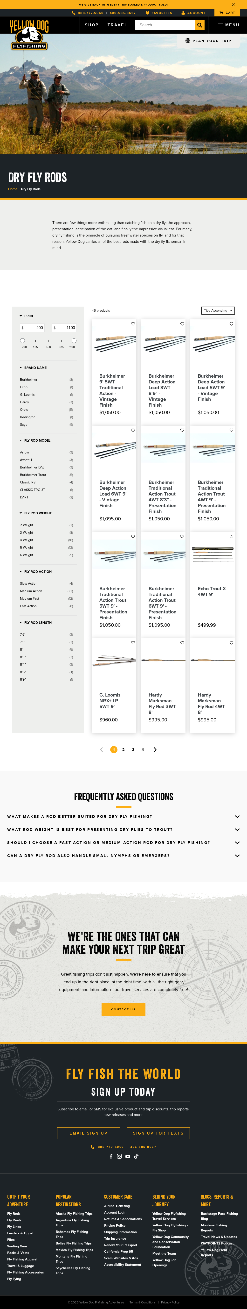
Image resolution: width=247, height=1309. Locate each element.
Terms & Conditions (143, 1302)
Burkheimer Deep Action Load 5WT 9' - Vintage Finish (211, 387)
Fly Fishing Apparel (22, 1259)
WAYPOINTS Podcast (217, 1243)
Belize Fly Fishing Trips (74, 1243)
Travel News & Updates (219, 1236)
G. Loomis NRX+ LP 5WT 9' (110, 700)
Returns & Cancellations (123, 1219)
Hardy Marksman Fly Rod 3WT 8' (162, 703)
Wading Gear (17, 1246)
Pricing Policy (114, 1225)
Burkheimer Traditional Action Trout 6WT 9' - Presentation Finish (163, 603)
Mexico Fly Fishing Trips (74, 1249)
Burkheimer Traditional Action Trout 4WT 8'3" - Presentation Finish (163, 496)
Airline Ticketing (117, 1205)
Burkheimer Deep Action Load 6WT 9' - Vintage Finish (113, 493)
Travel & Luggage (20, 1265)
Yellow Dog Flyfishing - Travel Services (170, 1216)
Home (12, 189)
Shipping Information (120, 1232)
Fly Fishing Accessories (25, 1272)
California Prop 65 (118, 1251)
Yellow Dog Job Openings (164, 1263)
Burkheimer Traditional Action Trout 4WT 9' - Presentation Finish (212, 496)
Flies (11, 1239)
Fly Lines (14, 1226)
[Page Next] (155, 749)
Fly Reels (14, 1220)
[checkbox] (46, 380)
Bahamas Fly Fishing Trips (72, 1234)
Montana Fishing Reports (214, 1228)
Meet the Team (164, 1253)
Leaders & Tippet (20, 1233)
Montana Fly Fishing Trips (71, 1259)
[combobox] (165, 25)
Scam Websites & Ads (121, 1258)
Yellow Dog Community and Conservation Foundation (170, 1242)
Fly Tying (14, 1278)
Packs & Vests (18, 1252)
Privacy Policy (170, 1302)
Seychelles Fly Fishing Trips (73, 1271)
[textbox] (33, 328)
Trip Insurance (115, 1238)
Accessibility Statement (122, 1264)
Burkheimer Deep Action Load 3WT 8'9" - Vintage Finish (162, 390)
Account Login (115, 1212)
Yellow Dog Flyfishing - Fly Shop (170, 1228)
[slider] (22, 340)
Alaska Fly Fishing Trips (74, 1213)
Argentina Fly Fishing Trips (72, 1223)
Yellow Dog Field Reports (214, 1252)
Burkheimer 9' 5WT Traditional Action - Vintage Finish (112, 390)
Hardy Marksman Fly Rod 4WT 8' (211, 703)
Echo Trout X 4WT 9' (212, 591)
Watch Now (149, 5)
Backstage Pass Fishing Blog (219, 1216)
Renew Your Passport (120, 1245)
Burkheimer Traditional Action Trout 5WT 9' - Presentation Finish (113, 603)
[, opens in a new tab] (111, 1156)
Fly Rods (14, 1213)
